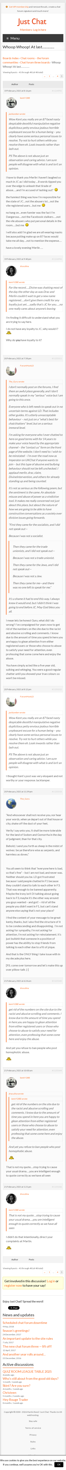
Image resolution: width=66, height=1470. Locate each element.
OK (59, 1464)
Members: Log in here (33, 29)
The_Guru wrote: (16, 381)
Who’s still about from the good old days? (30, 1378)
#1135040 (57, 981)
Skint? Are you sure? (16, 1385)
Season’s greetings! (16, 1330)
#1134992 (57, 90)
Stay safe (33, 1421)
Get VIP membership (19, 6)
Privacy (33, 1434)
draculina (24, 266)
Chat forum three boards (35, 62)
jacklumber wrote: (17, 114)
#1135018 (57, 791)
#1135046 (57, 1186)
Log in (51, 1281)
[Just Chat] (31, 17)
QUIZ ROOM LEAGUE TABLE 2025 (27, 1371)
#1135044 (57, 1070)
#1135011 (57, 358)
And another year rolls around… (24, 1354)
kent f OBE (25, 98)
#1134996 (57, 259)
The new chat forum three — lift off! (27, 1346)
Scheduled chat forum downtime (25, 1323)
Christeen (9, 1392)
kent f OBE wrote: (17, 282)
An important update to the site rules (28, 1338)
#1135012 (57, 689)
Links (33, 1448)
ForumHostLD (27, 365)
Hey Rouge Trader (15, 1399)
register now (13, 1285)
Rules (33, 1441)
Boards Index (11, 58)
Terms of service (33, 1428)
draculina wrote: (16, 1093)
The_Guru (25, 798)
